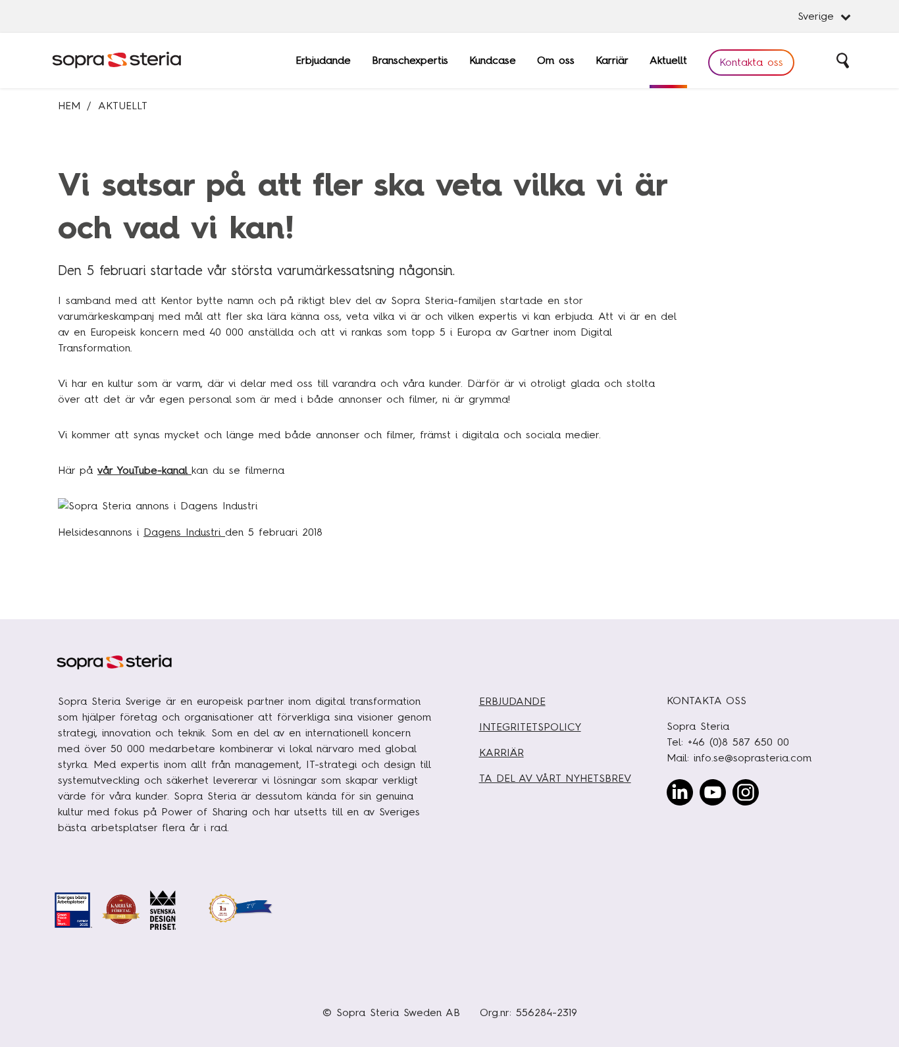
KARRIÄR (501, 752)
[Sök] (843, 60)
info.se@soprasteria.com (752, 758)
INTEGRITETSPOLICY (530, 727)
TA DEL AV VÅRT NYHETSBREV (555, 778)
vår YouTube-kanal (144, 470)
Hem (69, 105)
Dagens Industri (184, 532)
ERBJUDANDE (512, 701)
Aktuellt (122, 105)
